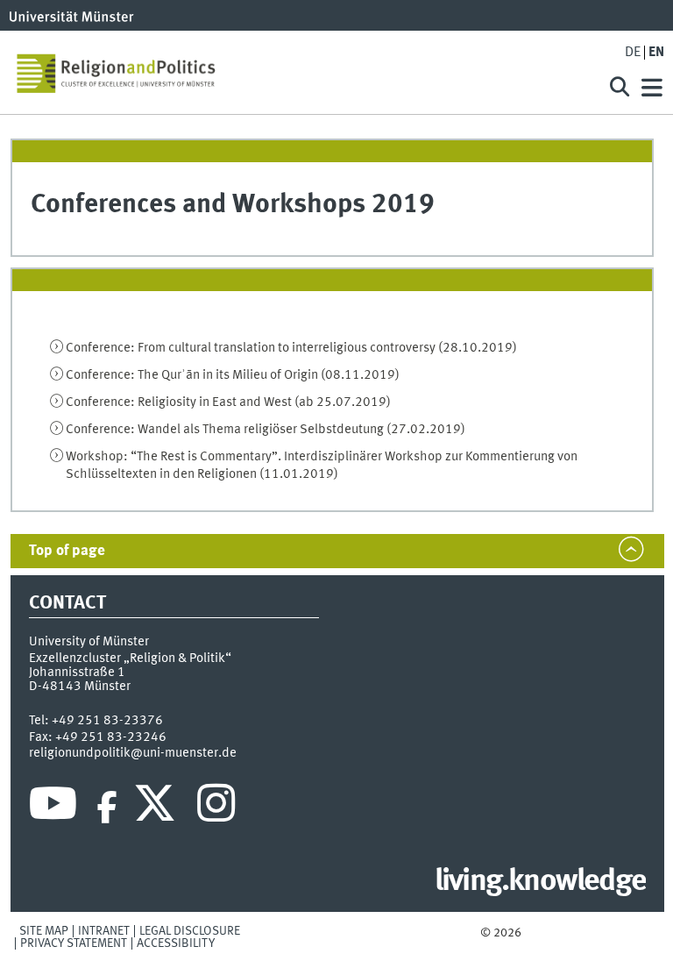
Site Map (43, 931)
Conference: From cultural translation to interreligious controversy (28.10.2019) (291, 348)
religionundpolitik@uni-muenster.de (133, 753)
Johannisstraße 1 (77, 673)
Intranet (104, 931)
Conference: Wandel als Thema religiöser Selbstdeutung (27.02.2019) (265, 430)
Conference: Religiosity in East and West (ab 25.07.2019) (228, 402)
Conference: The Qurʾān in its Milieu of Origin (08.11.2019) (233, 375)
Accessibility (176, 943)
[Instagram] (216, 807)
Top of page (67, 551)
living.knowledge (540, 882)
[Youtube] (53, 807)
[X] (157, 807)
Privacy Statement (73, 943)
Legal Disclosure (189, 931)
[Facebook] (106, 807)
